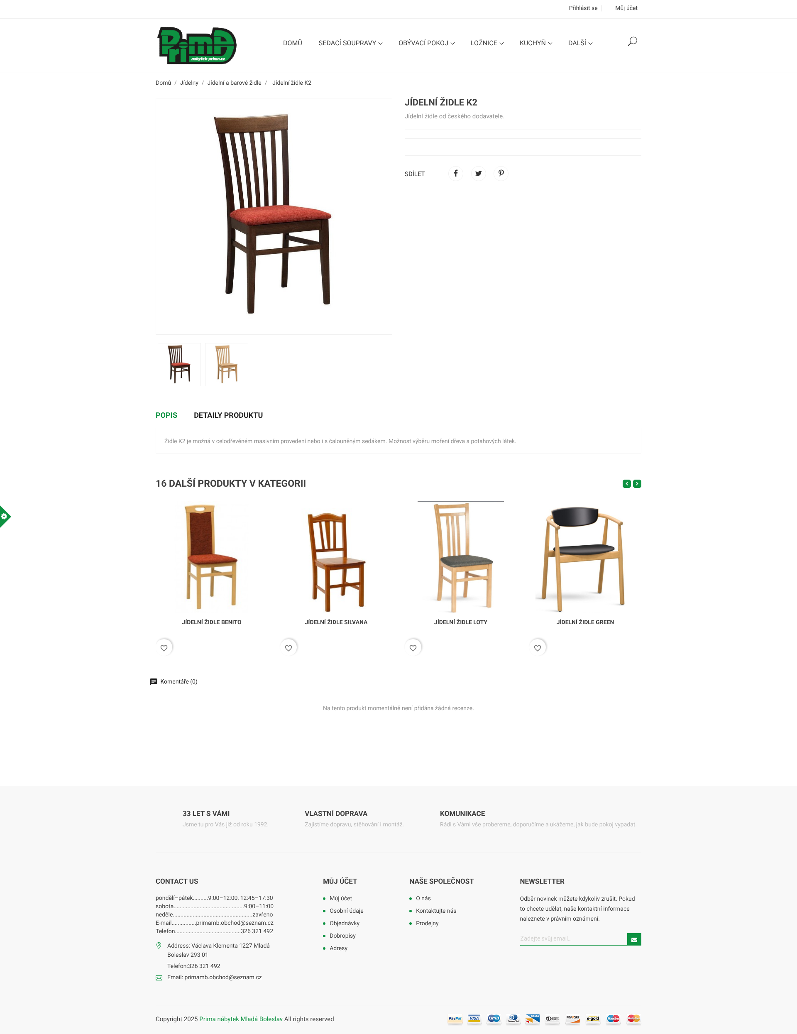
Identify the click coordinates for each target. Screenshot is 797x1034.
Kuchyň (534, 43)
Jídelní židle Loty (460, 622)
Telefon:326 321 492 (193, 966)
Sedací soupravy (348, 43)
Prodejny (427, 923)
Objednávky (344, 923)
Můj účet (340, 881)
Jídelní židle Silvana (336, 622)
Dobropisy (343, 936)
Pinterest (501, 173)
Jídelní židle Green (585, 622)
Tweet (478, 173)
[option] (179, 364)
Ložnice (485, 43)
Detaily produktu (228, 415)
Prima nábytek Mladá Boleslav (241, 1019)
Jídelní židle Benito (211, 622)
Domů (292, 43)
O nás (423, 898)
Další (578, 43)
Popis (166, 415)
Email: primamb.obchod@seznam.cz (214, 977)
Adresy (338, 948)
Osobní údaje (346, 911)
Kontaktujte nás (436, 911)
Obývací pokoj (424, 43)
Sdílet (455, 173)
